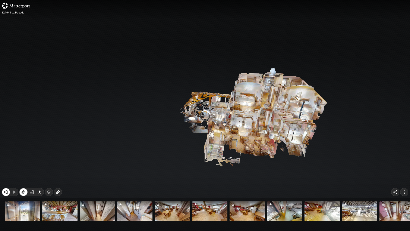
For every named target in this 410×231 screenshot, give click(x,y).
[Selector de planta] (49, 222)
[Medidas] (58, 222)
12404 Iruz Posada (13, 12)
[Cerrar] (287, 37)
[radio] (23, 222)
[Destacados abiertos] (6, 222)
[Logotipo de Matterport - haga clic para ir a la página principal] (16, 5)
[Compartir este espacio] (395, 222)
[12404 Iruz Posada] (205, 115)
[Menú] (404, 222)
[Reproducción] (14, 222)
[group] (31, 222)
